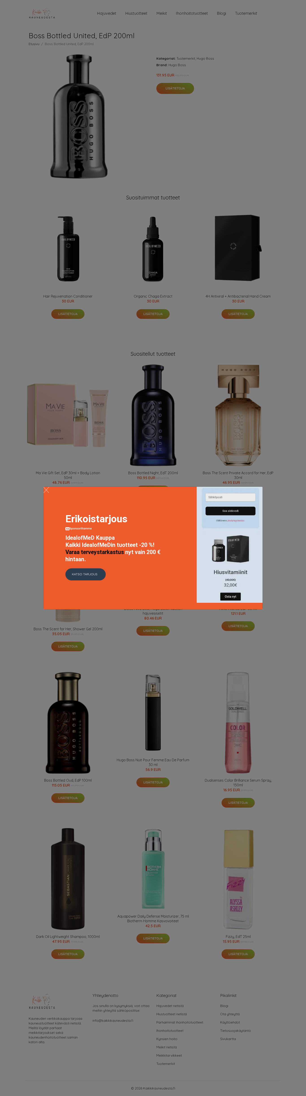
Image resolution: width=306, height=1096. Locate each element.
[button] (85, 574)
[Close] (46, 490)
